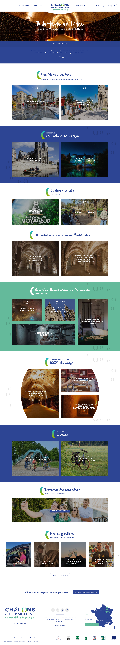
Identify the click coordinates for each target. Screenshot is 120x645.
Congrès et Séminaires (20, 641)
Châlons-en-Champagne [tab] (88, 618)
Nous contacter (20, 623)
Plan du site (17, 637)
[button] (106, 5)
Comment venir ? (92, 624)
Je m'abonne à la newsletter (86, 592)
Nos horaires (60, 625)
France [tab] (87, 615)
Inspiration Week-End (32, 641)
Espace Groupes (8, 641)
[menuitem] (24, 5)
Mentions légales (8, 637)
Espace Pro (33, 637)
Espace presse (25, 637)
